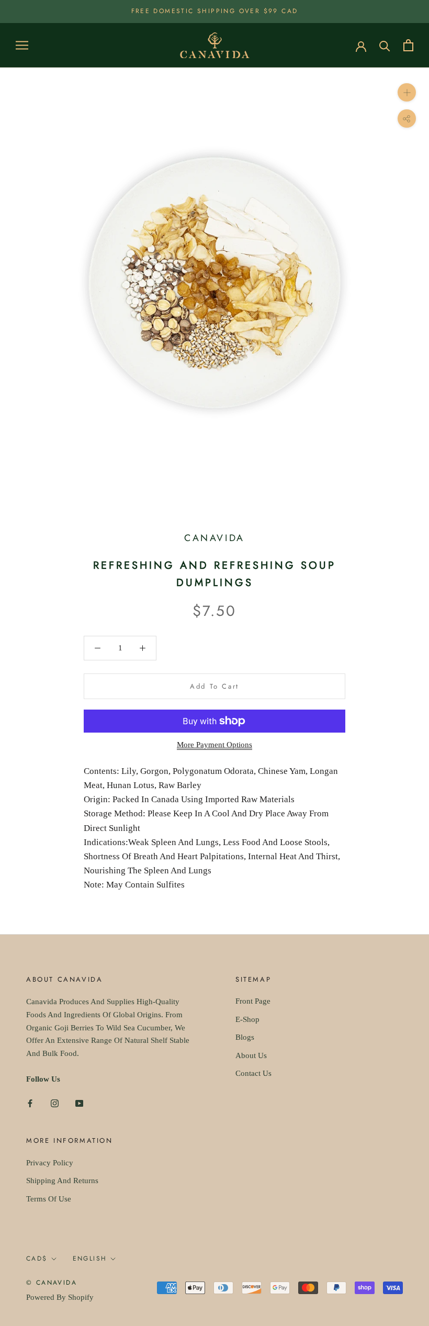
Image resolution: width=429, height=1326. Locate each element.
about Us (251, 1055)
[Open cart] (408, 45)
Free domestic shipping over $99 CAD (214, 11)
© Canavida (51, 1282)
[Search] (384, 45)
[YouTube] (79, 1102)
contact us (253, 1073)
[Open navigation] (22, 45)
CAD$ (37, 1258)
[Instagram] (55, 1102)
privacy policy (49, 1163)
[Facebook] (30, 1102)
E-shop (247, 1019)
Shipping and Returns (62, 1180)
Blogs (244, 1037)
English (90, 1258)
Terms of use (48, 1199)
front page (252, 1001)
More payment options (214, 744)
